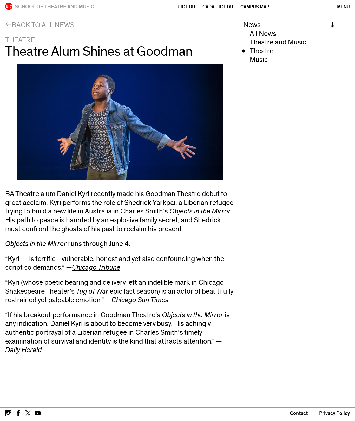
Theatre (261, 51)
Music (259, 59)
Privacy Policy (334, 413)
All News (263, 33)
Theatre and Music (278, 42)
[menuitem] (289, 25)
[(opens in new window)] (8, 413)
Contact (299, 413)
